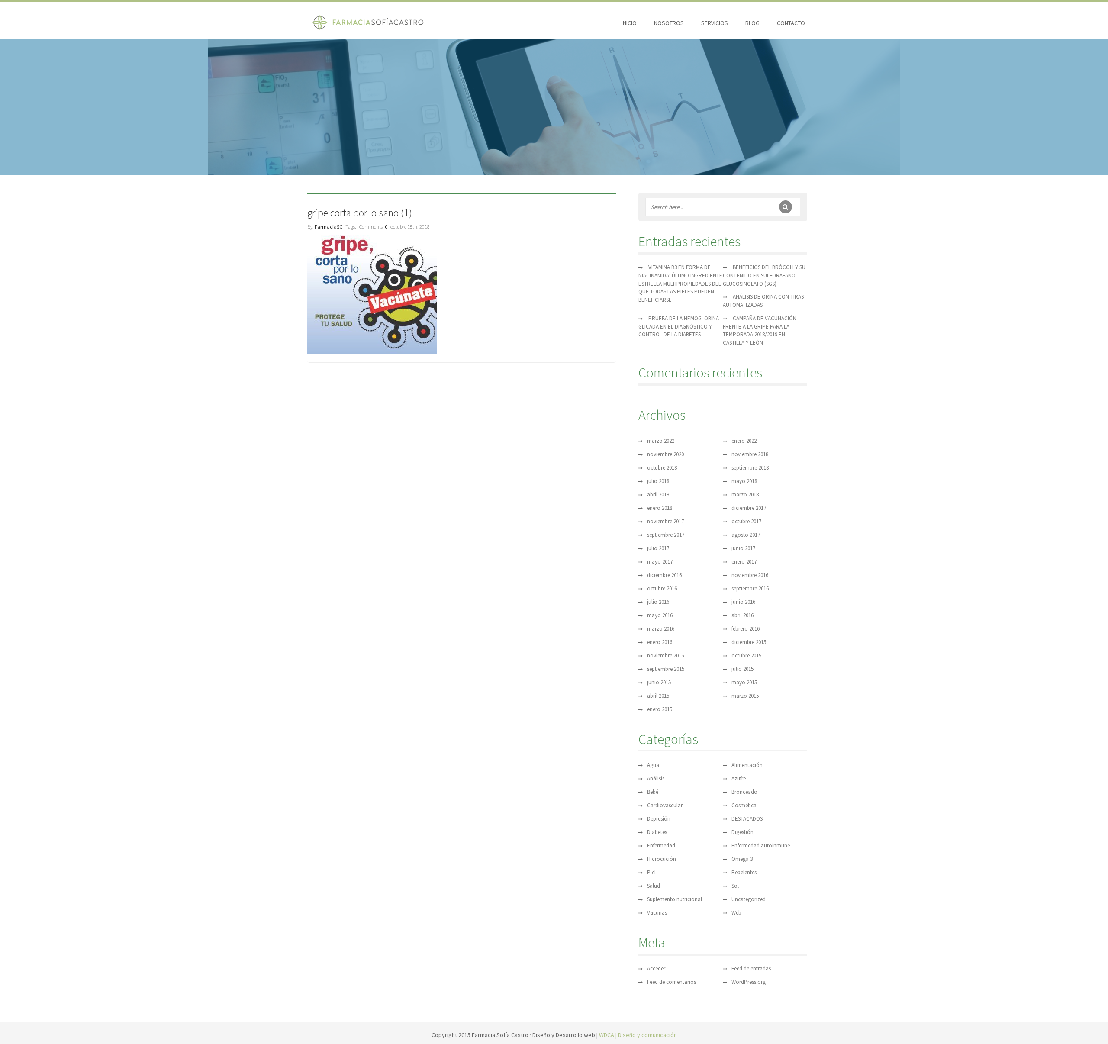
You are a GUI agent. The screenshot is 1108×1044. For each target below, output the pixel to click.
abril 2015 (658, 695)
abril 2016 (742, 615)
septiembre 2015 (665, 669)
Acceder (656, 968)
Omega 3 (742, 859)
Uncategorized (748, 899)
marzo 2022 (660, 441)
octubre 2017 (746, 521)
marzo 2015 (745, 695)
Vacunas (657, 912)
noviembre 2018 (749, 454)
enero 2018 (659, 508)
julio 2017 (658, 548)
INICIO (629, 23)
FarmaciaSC (328, 226)
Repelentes (744, 872)
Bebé (652, 792)
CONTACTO (791, 23)
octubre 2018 (662, 467)
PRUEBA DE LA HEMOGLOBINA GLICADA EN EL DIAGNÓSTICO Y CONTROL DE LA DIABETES (678, 326)
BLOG (752, 23)
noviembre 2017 (665, 521)
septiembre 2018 (750, 467)
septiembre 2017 (665, 534)
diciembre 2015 (748, 642)
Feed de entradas (751, 968)
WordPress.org (748, 982)
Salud (653, 885)
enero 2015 (659, 709)
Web (736, 912)
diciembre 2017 (748, 508)
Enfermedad (661, 845)
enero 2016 (659, 642)
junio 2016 (743, 602)
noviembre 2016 (749, 575)
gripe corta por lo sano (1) (359, 212)
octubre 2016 (662, 588)
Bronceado (744, 792)
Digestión (742, 832)
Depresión (658, 818)
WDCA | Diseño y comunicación (638, 1035)
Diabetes (657, 832)
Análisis (655, 778)
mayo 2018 (744, 481)
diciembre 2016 (664, 575)
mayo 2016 (660, 615)
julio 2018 (658, 481)
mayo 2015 (744, 682)
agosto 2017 (745, 534)
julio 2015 (742, 669)
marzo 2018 (745, 494)
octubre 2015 (746, 655)
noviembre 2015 (665, 655)
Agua (653, 765)
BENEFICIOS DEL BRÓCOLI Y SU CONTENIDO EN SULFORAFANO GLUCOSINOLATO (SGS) (764, 275)
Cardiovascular (665, 805)
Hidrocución (661, 859)
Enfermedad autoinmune (760, 845)
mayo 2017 (660, 561)
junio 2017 (743, 548)
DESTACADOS (747, 818)
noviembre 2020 (665, 454)
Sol (735, 885)
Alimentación (747, 765)
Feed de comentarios (671, 982)
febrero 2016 (745, 628)
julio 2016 (658, 602)
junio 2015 (659, 682)
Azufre (738, 778)
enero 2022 (744, 441)
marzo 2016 (660, 628)
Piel (651, 872)
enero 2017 (744, 561)
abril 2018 (658, 494)
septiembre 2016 (750, 588)
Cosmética (744, 805)
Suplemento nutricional (674, 899)
